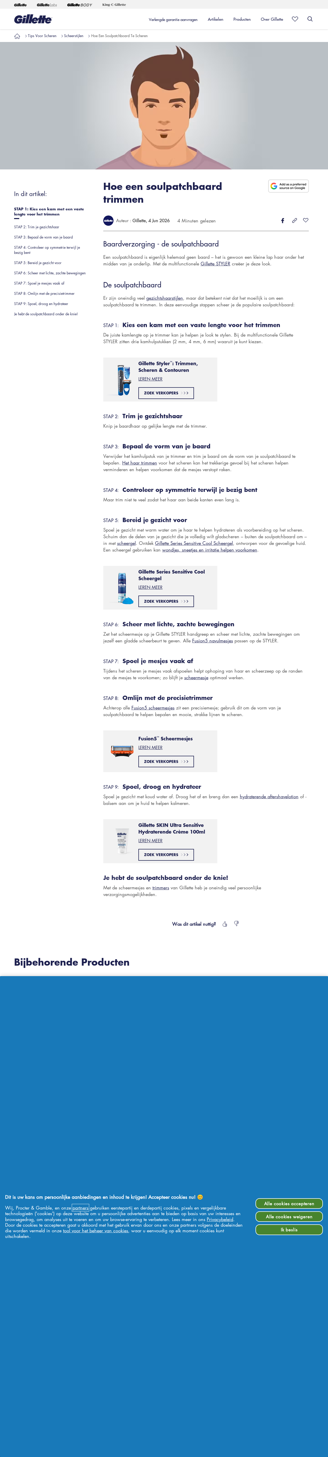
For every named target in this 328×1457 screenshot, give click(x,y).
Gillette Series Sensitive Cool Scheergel (194, 543)
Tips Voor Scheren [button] (42, 35)
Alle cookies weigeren (289, 1216)
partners (80, 1208)
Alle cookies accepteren (289, 1203)
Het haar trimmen (139, 463)
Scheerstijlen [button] (73, 35)
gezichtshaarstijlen (164, 298)
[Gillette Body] (79, 4)
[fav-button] (306, 221)
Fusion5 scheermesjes (153, 708)
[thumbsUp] (224, 924)
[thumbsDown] (237, 924)
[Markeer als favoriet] (293, 19)
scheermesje (196, 677)
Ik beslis (289, 1230)
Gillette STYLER (215, 264)
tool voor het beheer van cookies (95, 1230)
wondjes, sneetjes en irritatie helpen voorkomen (209, 550)
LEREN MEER (150, 379)
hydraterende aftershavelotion (269, 796)
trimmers (160, 887)
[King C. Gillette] (114, 4)
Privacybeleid (220, 1219)
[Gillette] (20, 4)
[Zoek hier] (310, 19)
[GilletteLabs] (47, 4)
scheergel (126, 543)
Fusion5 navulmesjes (212, 641)
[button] (17, 35)
